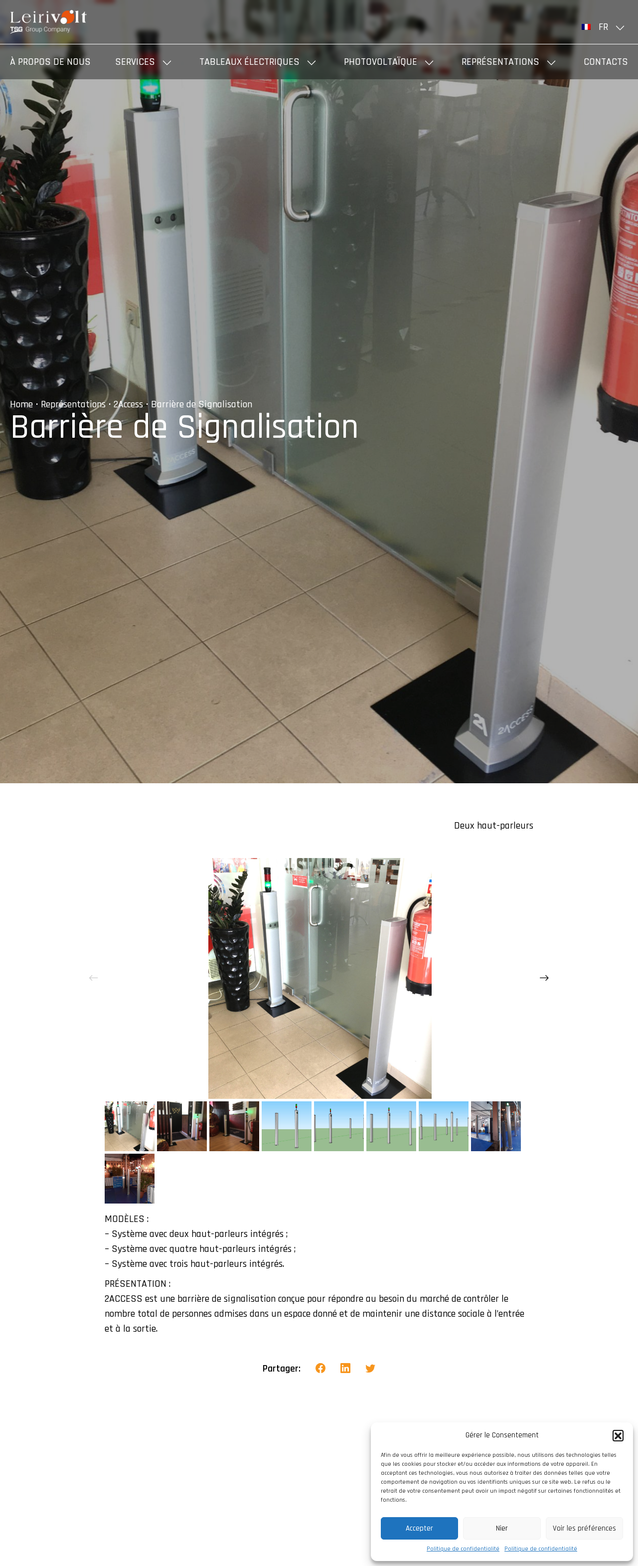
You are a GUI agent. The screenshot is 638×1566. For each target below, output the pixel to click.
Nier (502, 1528)
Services (135, 61)
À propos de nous (50, 61)
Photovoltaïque (380, 61)
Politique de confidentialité (463, 1549)
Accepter (419, 1528)
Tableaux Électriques (249, 61)
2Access (128, 404)
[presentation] (94, 978)
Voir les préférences (584, 1528)
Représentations (500, 61)
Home (21, 404)
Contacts (606, 61)
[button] (618, 1435)
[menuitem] (605, 26)
